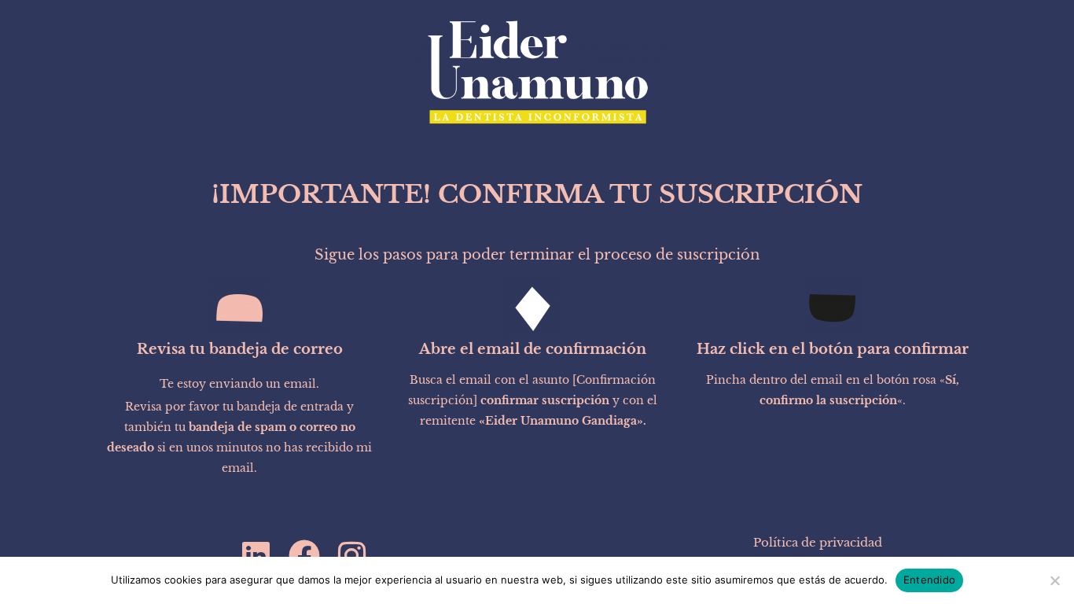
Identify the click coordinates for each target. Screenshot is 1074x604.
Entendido (929, 579)
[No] (1054, 580)
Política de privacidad (817, 542)
